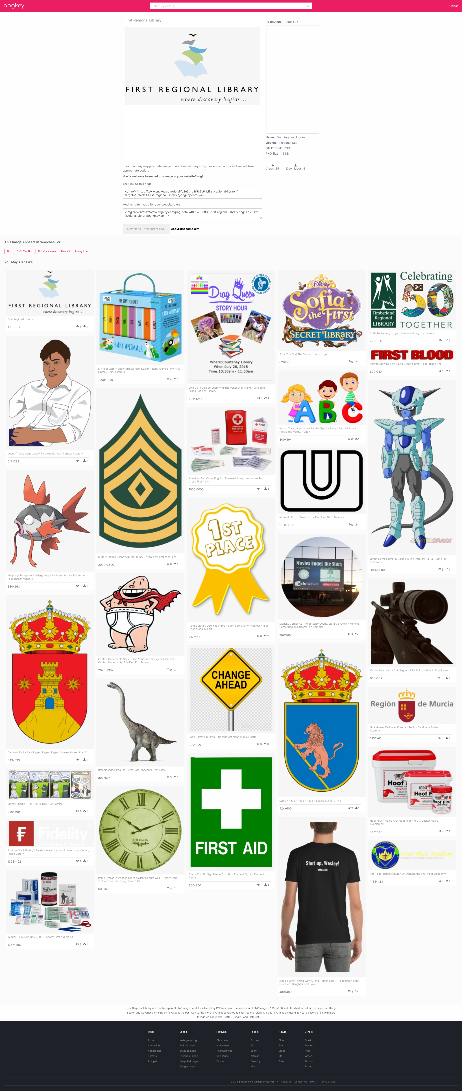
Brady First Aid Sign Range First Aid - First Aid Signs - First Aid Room (226, 876)
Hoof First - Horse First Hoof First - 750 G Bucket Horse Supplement (404, 822)
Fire (280, 1045)
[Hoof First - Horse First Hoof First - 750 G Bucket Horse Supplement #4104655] (412, 782)
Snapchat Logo (189, 1061)
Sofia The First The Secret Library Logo (303, 354)
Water (308, 1055)
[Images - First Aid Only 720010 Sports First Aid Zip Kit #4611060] (50, 902)
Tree (281, 1061)
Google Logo (187, 1066)
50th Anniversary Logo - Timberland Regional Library (402, 333)
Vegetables (155, 1050)
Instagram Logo (189, 1040)
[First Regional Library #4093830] (50, 293)
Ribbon (309, 1061)
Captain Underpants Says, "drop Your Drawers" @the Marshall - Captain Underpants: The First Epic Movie (137, 660)
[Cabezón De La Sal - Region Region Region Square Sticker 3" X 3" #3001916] (50, 672)
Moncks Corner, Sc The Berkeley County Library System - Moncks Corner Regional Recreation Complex (319, 625)
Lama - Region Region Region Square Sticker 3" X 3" (311, 800)
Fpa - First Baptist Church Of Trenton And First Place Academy (408, 873)
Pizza (151, 1040)
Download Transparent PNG (146, 229)
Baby (253, 1050)
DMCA (313, 1081)
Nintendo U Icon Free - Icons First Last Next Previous (311, 517)
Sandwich (154, 1045)
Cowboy (255, 1061)
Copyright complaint (185, 229)
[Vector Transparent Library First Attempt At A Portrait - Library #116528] (50, 393)
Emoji (308, 1040)
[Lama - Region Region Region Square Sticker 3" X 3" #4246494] (322, 720)
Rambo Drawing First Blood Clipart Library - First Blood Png (406, 363)
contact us (223, 166)
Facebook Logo (189, 1055)
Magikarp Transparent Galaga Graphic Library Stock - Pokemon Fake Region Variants (46, 577)
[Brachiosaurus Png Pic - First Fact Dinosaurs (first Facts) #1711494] (140, 723)
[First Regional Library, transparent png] (192, 66)
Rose (308, 1050)
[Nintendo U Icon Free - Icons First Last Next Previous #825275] (322, 481)
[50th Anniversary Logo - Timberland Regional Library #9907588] (412, 300)
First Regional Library (20, 319)
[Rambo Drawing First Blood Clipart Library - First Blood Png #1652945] (412, 355)
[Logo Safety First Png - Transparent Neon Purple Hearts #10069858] (231, 689)
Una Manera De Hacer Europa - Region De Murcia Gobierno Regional (406, 729)
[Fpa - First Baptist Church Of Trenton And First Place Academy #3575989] (412, 855)
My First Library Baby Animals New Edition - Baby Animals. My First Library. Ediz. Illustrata (139, 370)
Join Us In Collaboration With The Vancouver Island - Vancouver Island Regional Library (227, 389)
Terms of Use (327, 1081)
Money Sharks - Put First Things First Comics (35, 803)
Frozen (254, 1040)
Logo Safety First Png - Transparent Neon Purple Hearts (222, 736)
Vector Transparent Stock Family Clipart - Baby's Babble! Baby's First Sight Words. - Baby (318, 430)
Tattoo (308, 1066)
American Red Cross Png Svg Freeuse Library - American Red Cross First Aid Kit (226, 480)
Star (280, 1055)
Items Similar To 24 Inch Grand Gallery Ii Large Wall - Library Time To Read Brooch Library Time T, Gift (137, 879)
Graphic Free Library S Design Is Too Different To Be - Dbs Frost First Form (408, 560)
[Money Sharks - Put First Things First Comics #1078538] (50, 784)
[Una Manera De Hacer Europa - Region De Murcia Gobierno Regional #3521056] (412, 705)
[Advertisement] (188, 132)
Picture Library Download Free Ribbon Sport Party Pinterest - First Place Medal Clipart (228, 627)
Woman (254, 1055)
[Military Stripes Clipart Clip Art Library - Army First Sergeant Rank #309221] (140, 470)
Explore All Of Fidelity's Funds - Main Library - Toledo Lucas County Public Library (48, 852)
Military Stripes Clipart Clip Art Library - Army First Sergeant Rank (137, 556)
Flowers (309, 1045)
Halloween (222, 1045)
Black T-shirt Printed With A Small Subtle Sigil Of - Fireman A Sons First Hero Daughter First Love (319, 982)
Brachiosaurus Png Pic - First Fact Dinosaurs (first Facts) (132, 769)
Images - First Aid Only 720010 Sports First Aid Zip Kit (40, 936)
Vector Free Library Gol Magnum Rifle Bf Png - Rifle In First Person (409, 670)
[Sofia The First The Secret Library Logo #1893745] (322, 310)
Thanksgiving (224, 1050)
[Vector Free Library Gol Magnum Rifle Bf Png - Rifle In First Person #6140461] (412, 623)
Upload (453, 6)
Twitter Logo (187, 1045)
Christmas (222, 1040)
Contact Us (301, 1081)
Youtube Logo (188, 1050)
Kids (253, 1066)
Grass (282, 1050)
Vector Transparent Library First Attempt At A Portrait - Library (45, 453)
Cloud (281, 1040)
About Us (286, 1081)
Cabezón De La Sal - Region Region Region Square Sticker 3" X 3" (47, 752)
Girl (252, 1045)
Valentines (222, 1055)
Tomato (152, 1055)
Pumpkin (153, 1061)
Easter (220, 1061)
